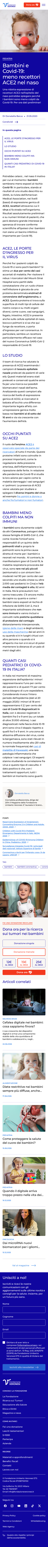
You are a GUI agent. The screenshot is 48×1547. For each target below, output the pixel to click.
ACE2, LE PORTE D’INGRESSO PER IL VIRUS (22, 140)
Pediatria (7, 58)
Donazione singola (24, 943)
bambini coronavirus (27, 867)
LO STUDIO (10, 146)
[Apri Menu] (42, 5)
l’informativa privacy (27, 1345)
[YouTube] (19, 1506)
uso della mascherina (15, 631)
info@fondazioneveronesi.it (21, 1492)
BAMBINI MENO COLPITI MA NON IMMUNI (19, 157)
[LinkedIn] (25, 1506)
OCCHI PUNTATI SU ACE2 (17, 151)
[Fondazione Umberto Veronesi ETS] (9, 5)
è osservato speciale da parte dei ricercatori (21, 448)
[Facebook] (5, 1506)
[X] (39, 1506)
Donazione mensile (24, 952)
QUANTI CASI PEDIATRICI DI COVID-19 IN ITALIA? (24, 165)
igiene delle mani (13, 628)
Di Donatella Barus (13, 116)
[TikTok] (32, 1506)
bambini (8, 867)
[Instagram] (12, 1506)
